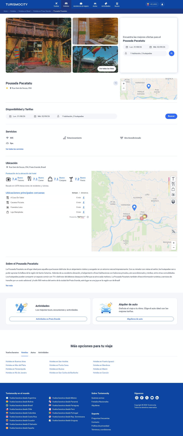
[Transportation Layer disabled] (173, 201)
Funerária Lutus (17, 207)
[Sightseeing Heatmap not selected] (173, 194)
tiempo (75, 193)
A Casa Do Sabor (17, 198)
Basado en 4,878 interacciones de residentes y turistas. (27, 186)
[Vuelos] (16, 4)
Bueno (20, 178)
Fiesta (82, 180)
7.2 (77, 179)
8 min (78, 202)
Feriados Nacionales (100, 402)
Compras (62, 180)
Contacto (95, 422)
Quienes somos (98, 398)
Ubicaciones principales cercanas (25, 193)
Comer (41, 180)
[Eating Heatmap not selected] (173, 184)
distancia (84, 193)
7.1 (35, 179)
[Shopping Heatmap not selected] (173, 189)
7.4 (14, 179)
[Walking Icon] (83, 197)
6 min (78, 198)
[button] (162, 4)
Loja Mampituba (17, 212)
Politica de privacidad (100, 426)
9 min (78, 207)
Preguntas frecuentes (100, 418)
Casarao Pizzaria (17, 202)
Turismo (21, 180)
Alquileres (96, 405)
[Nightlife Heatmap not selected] (173, 178)
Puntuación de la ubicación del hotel (21, 173)
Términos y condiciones (101, 429)
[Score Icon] (8, 179)
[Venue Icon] (7, 197)
